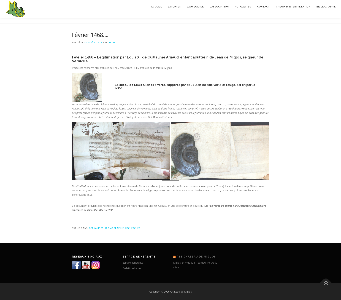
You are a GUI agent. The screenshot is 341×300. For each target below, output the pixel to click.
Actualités (243, 6)
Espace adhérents (133, 262)
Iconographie (114, 228)
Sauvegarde (195, 6)
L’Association (219, 6)
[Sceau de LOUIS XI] (87, 87)
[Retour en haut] (326, 283)
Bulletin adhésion (132, 268)
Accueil (156, 6)
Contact (263, 6)
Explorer (174, 6)
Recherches (132, 228)
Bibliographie (326, 6)
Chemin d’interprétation (293, 6)
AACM (112, 42)
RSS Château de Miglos (196, 256)
